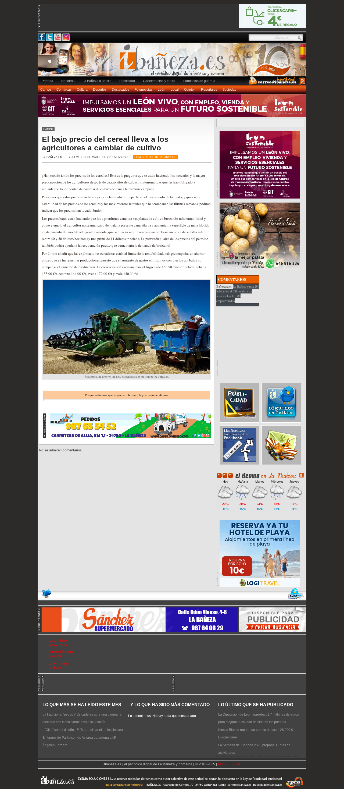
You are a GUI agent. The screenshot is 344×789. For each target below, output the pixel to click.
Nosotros (67, 81)
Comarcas (63, 89)
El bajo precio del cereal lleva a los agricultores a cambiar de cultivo (105, 143)
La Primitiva (57, 663)
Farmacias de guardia (199, 81)
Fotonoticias (143, 89)
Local (175, 89)
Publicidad (127, 81)
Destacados (120, 89)
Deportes (99, 89)
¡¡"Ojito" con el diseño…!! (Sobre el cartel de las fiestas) (82, 730)
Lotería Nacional (61, 652)
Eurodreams (57, 644)
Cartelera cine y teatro (159, 81)
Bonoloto (55, 656)
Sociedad (229, 89)
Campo (45, 89)
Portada (47, 81)
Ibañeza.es (173, 62)
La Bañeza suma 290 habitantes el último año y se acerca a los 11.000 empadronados (237, 293)
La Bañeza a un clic (97, 81)
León (161, 89)
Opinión (190, 89)
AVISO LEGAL (229, 764)
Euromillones (58, 640)
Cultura (82, 89)
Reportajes (209, 89)
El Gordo (55, 668)
